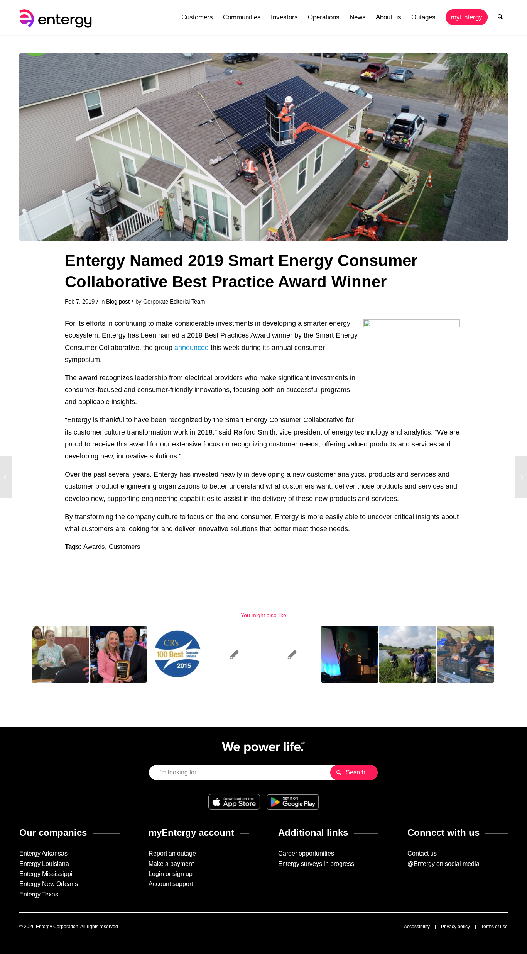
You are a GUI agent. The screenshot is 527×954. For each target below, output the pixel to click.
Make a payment (171, 864)
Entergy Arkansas (43, 853)
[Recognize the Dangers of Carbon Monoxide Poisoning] (521, 477)
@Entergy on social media (443, 864)
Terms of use (494, 926)
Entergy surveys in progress (316, 864)
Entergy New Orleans (48, 884)
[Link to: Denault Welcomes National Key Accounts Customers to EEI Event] (349, 654)
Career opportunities (306, 853)
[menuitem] (197, 17)
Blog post (118, 302)
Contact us (422, 853)
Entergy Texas (38, 894)
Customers (124, 546)
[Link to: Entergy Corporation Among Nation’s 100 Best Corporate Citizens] (176, 654)
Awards (94, 546)
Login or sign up (171, 874)
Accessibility (417, 926)
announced (191, 347)
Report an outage (172, 853)
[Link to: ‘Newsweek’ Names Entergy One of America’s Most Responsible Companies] (407, 654)
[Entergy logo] (57, 17)
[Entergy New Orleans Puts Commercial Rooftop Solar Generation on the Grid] (6, 477)
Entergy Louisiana (44, 864)
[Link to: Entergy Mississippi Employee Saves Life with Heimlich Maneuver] (234, 654)
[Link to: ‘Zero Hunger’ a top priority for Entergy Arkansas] (465, 654)
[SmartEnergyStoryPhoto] (263, 147)
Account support (171, 884)
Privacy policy (455, 926)
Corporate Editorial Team (174, 302)
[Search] (500, 17)
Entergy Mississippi (46, 874)
